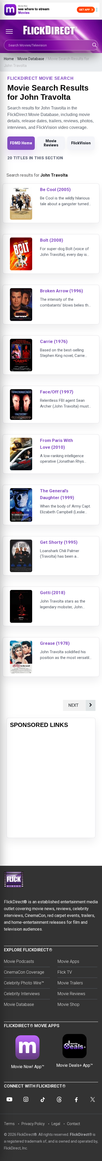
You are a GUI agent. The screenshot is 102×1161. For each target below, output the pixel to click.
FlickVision (81, 143)
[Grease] (21, 643)
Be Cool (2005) (55, 189)
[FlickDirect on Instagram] (26, 1099)
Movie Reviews (51, 143)
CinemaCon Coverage (24, 972)
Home (9, 59)
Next (74, 705)
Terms (9, 1124)
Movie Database (31, 59)
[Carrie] (21, 342)
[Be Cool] (21, 190)
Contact (73, 1124)
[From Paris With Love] (21, 441)
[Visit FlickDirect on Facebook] (76, 1099)
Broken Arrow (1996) (61, 290)
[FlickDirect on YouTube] (9, 1099)
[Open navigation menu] (9, 31)
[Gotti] (21, 593)
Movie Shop (69, 1004)
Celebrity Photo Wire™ (24, 982)
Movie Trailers (70, 982)
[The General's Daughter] (21, 491)
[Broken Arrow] (21, 291)
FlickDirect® (81, 1134)
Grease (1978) (55, 643)
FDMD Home (21, 143)
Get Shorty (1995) (58, 542)
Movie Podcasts (19, 961)
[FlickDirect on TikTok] (42, 1099)
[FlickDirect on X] (92, 1099)
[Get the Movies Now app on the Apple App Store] (51, 9)
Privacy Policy (33, 1124)
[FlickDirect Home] (51, 30)
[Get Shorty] (21, 542)
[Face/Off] (21, 392)
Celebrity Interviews (22, 993)
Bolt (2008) (51, 240)
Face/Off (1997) (56, 391)
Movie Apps (68, 961)
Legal (56, 1124)
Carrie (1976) (53, 341)
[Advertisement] (51, 783)
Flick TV (65, 972)
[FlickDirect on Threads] (59, 1099)
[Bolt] (21, 240)
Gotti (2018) (52, 592)
